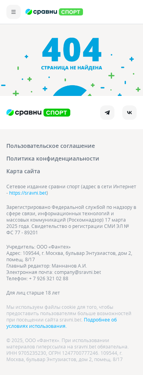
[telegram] (107, 112)
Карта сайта (23, 171)
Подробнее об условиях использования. (61, 322)
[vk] (129, 112)
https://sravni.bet (27, 192)
